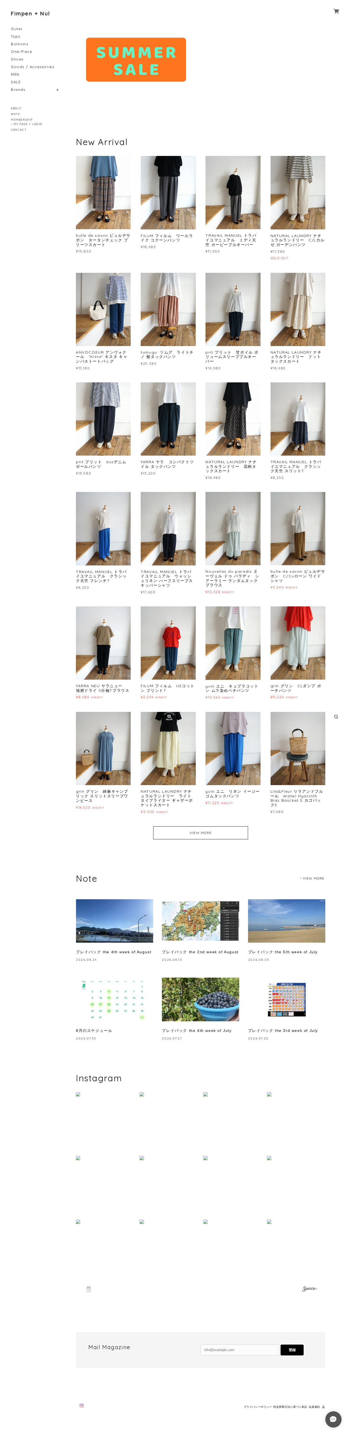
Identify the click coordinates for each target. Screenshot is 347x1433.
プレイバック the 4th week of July (197, 1030)
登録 (292, 1350)
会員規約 (314, 1406)
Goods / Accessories (32, 67)
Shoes (17, 59)
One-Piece (21, 51)
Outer (17, 29)
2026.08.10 (172, 960)
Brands (18, 89)
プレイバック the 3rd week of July (283, 1030)
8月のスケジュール (94, 1030)
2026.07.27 (172, 1038)
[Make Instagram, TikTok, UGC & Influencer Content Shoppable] (309, 1289)
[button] (105, 1121)
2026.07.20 (258, 1038)
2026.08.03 (258, 960)
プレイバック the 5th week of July (283, 952)
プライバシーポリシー (258, 1406)
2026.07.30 (86, 1038)
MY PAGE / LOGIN (28, 124)
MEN (15, 74)
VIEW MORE (200, 833)
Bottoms (19, 44)
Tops (15, 36)
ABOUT (16, 108)
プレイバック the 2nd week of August (200, 952)
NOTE (15, 114)
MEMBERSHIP (22, 119)
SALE (16, 82)
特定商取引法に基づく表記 (290, 1406)
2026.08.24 (86, 960)
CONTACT (19, 130)
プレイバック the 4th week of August (113, 952)
